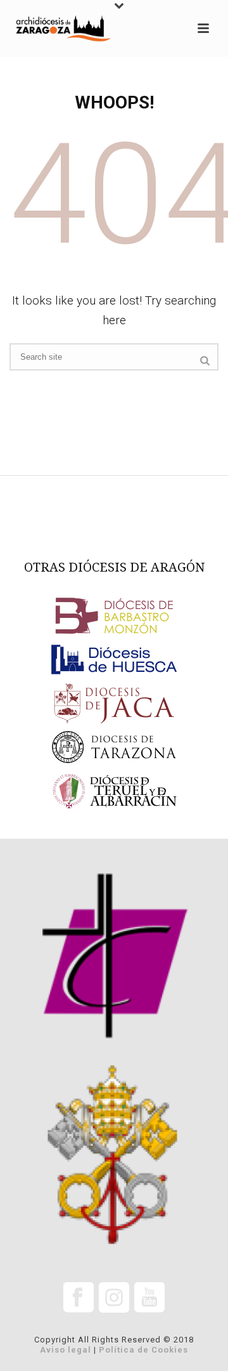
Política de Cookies (143, 1350)
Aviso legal (65, 1350)
